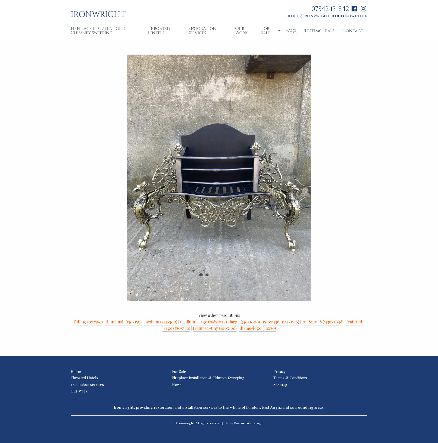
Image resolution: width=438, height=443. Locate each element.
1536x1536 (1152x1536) (281, 321)
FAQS (291, 31)
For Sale (265, 31)
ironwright (98, 14)
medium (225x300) (160, 321)
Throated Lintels (159, 31)
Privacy (279, 371)
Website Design (252, 423)
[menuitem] (105, 31)
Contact (352, 31)
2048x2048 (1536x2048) (322, 321)
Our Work (241, 31)
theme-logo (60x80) (257, 328)
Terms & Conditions (290, 377)
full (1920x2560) (88, 321)
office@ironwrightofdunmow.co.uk (326, 16)
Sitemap (280, 384)
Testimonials (319, 31)
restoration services (202, 31)
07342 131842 (330, 9)
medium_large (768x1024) (203, 321)
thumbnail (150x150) (123, 321)
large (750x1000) (245, 321)
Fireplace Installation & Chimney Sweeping (98, 31)
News (176, 384)
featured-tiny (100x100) (214, 328)
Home (76, 371)
